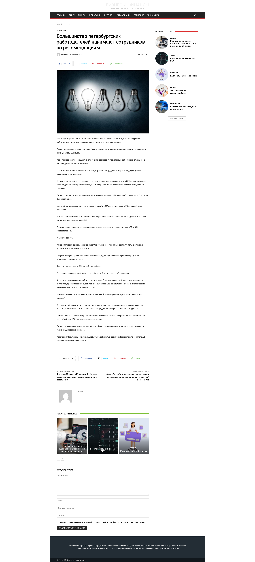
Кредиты (133, 448)
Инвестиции (175, 104)
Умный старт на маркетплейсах (178, 92)
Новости (67, 24)
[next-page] (62, 459)
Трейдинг (102, 445)
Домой (59, 24)
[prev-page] (58, 459)
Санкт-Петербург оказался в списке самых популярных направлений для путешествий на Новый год (127, 377)
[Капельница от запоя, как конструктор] (161, 106)
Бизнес (71, 443)
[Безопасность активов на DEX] (103, 436)
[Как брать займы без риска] (134, 436)
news (65, 54)
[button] (195, 15)
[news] (59, 54)
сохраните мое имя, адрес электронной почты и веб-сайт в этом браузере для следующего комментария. (103, 522)
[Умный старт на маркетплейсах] (161, 90)
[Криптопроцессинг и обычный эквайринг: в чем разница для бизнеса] (72, 436)
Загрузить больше (176, 118)
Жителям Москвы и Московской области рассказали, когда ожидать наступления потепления (77, 377)
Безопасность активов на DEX (102, 450)
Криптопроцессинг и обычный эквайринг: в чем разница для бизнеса (72, 448)
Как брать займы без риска (133, 451)
